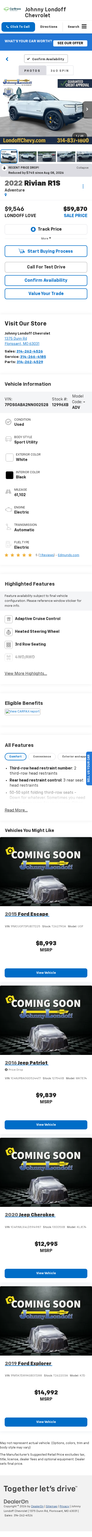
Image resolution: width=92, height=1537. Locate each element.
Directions (48, 27)
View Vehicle (46, 973)
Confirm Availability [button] (46, 280)
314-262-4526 (29, 351)
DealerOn (37, 1506)
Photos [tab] (32, 71)
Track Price (50, 229)
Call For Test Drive (46, 267)
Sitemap (51, 1506)
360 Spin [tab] (60, 71)
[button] (18, 27)
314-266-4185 (33, 357)
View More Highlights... (26, 674)
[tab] (15, 757)
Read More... (16, 811)
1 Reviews (46, 555)
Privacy (64, 1506)
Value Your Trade (46, 294)
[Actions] (83, 186)
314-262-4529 (30, 362)
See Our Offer (70, 43)
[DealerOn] (16, 1501)
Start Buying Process (49, 251)
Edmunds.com (68, 555)
